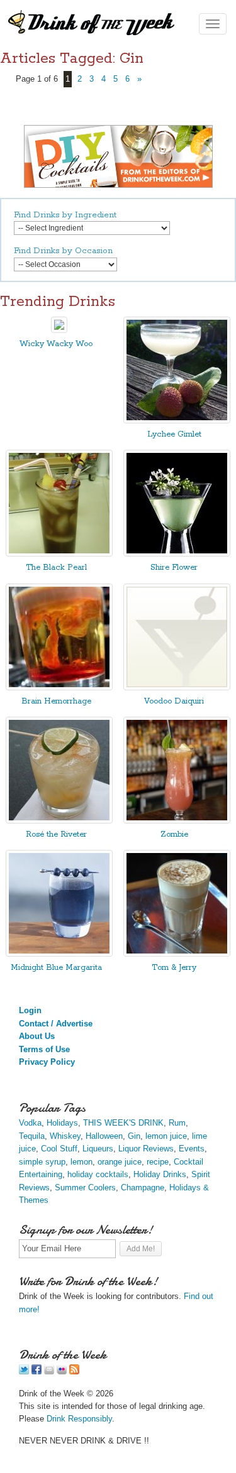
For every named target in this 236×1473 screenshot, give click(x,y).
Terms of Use (44, 1049)
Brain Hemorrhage (56, 701)
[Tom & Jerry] (176, 954)
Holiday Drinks (159, 1174)
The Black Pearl (56, 567)
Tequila (32, 1136)
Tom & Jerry (174, 967)
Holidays (62, 1123)
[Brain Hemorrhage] (59, 687)
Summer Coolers (85, 1187)
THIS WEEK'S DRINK (123, 1123)
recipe (158, 1161)
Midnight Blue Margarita (56, 967)
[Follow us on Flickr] (62, 1371)
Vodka (30, 1123)
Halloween (104, 1136)
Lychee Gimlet (174, 434)
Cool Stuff (59, 1148)
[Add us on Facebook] (36, 1371)
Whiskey (65, 1136)
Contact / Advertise (56, 1023)
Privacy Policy (47, 1062)
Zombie (174, 834)
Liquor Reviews (146, 1148)
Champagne (142, 1187)
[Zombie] (176, 820)
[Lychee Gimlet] (176, 420)
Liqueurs (97, 1148)
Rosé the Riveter (56, 834)
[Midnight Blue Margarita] (59, 954)
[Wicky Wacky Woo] (59, 330)
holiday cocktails (97, 1174)
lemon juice (166, 1136)
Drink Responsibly (79, 1418)
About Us (37, 1036)
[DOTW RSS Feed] (74, 1371)
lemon (81, 1161)
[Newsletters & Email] (49, 1371)
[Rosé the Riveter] (59, 820)
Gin (134, 1136)
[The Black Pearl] (59, 553)
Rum (177, 1123)
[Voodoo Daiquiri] (176, 687)
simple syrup (42, 1161)
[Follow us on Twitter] (24, 1371)
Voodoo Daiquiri (174, 701)
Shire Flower (174, 567)
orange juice (120, 1161)
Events (192, 1148)
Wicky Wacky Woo (56, 344)
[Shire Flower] (176, 553)
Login (30, 1010)
